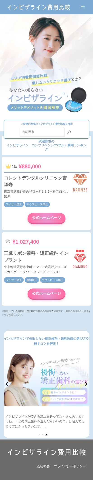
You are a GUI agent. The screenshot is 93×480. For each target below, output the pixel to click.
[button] (7, 384)
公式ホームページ (46, 218)
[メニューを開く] (83, 7)
